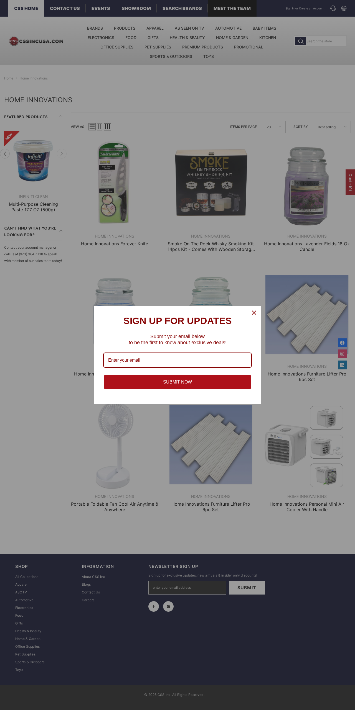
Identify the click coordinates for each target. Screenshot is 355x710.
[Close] (254, 312)
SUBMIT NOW (177, 382)
